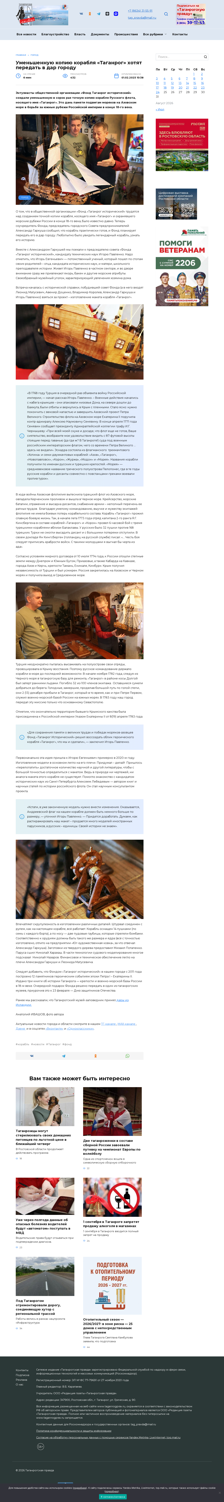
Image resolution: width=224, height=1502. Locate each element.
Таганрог (54, 1044)
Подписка (22, 1375)
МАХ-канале (127, 1024)
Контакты (180, 34)
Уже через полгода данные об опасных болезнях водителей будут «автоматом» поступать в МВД (43, 1226)
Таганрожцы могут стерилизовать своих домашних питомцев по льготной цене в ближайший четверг (43, 1137)
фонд (68, 1044)
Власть (80, 34)
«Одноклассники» (80, 1028)
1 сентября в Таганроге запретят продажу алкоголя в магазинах (111, 1224)
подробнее (80, 1487)
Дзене (21, 1028)
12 (172, 83)
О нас (19, 1384)
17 (157, 87)
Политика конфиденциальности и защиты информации (73, 1430)
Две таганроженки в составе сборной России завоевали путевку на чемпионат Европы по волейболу (112, 1147)
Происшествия (126, 34)
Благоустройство (55, 34)
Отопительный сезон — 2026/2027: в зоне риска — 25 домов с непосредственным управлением (107, 1326)
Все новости (26, 34)
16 (202, 83)
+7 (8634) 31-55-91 (140, 10)
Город (24, 197)
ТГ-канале (108, 1024)
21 (187, 87)
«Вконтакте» (54, 1028)
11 (165, 83)
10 (157, 83)
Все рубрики (153, 34)
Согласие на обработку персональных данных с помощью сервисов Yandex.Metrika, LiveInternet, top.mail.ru (108, 1437)
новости (38, 1044)
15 (194, 83)
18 (165, 87)
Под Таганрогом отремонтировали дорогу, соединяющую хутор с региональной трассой (38, 1307)
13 (180, 83)
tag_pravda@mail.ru (142, 17)
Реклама (21, 1379)
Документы (100, 34)
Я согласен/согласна (113, 1496)
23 (203, 87)
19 (172, 87)
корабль (23, 1044)
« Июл (160, 109)
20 (180, 87)
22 (195, 87)
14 (187, 83)
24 (157, 92)
